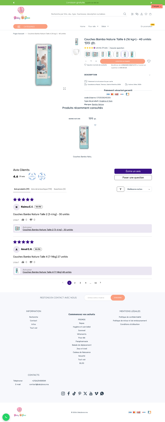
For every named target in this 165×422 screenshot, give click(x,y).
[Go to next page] (101, 283)
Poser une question (133, 177)
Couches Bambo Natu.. (82, 156)
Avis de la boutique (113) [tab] (41, 189)
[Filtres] (120, 189)
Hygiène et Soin (105, 101)
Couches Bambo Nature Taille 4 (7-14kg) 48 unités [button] (47, 272)
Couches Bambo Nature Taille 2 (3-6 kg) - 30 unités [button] (48, 229)
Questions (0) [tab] (60, 189)
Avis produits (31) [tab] (21, 189)
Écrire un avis (133, 171)
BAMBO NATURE (74, 118)
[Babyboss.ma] (22, 14)
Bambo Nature (98, 104)
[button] (13, 3)
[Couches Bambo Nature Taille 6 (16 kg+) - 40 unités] (82, 137)
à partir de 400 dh (92, 3)
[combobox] (89, 14)
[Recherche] (124, 14)
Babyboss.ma (83, 412)
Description (90, 75)
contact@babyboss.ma (39, 384)
